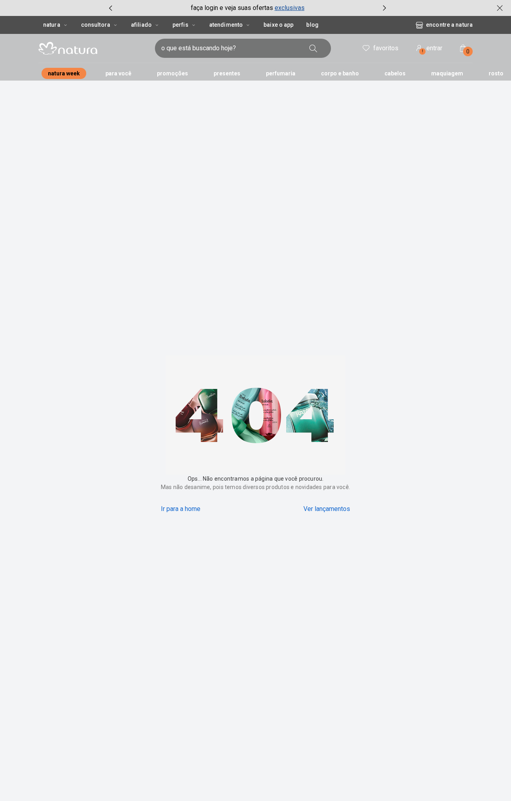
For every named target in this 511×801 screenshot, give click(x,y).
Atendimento (226, 25)
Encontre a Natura (449, 25)
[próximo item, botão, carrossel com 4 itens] (384, 8)
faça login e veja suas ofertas (232, 8)
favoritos (385, 48)
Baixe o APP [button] (278, 25)
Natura (51, 25)
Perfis (180, 25)
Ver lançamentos (326, 509)
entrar (432, 49)
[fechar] (500, 8)
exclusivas (290, 8)
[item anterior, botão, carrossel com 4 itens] (110, 8)
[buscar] (313, 48)
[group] (247, 8)
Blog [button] (312, 25)
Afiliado (141, 25)
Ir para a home (180, 509)
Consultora (95, 25)
